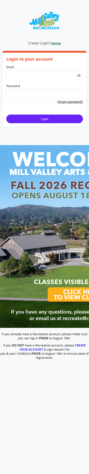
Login (44, 119)
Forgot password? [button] (70, 102)
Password (13, 86)
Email (10, 67)
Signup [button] (56, 43)
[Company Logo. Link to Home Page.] (44, 36)
